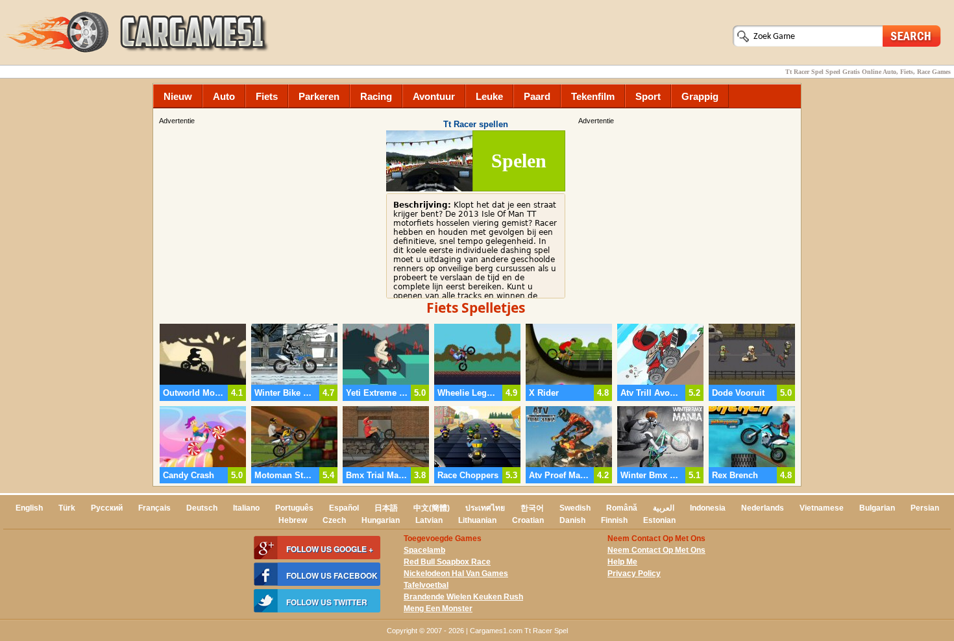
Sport (648, 96)
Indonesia (708, 508)
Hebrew (292, 520)
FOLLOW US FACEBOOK (332, 575)
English (29, 508)
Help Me (622, 561)
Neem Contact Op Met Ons (656, 550)
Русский (107, 508)
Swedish (575, 508)
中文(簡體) (431, 508)
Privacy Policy (634, 573)
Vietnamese (822, 508)
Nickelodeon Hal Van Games (456, 573)
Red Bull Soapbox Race (447, 561)
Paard (537, 96)
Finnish (614, 520)
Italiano (246, 508)
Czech (334, 520)
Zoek (912, 35)
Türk (66, 508)
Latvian (429, 520)
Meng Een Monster (438, 608)
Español (344, 508)
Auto (224, 96)
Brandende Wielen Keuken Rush (463, 596)
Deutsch (201, 508)
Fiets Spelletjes (475, 307)
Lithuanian (477, 520)
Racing (376, 96)
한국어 (532, 508)
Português (294, 508)
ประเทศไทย (485, 508)
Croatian (528, 520)
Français (154, 508)
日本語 (386, 508)
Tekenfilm (593, 96)
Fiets (267, 96)
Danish (572, 520)
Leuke (489, 96)
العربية (663, 508)
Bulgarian (877, 508)
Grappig (699, 96)
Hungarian (380, 520)
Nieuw (178, 96)
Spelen (518, 160)
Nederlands (762, 508)
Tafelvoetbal (426, 585)
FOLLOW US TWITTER (326, 602)
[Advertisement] (688, 217)
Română (621, 508)
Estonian (659, 520)
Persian (925, 508)
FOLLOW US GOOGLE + (329, 549)
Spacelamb (424, 550)
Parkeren (319, 96)
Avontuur (434, 96)
